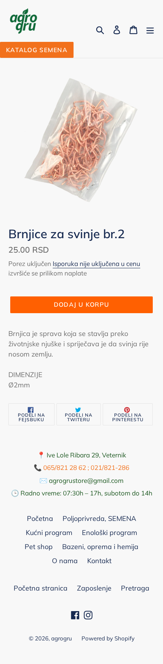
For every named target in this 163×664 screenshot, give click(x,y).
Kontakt (99, 560)
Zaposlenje (94, 588)
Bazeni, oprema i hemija (100, 546)
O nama (65, 560)
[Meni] (150, 29)
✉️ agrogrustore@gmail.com (81, 480)
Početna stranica (40, 588)
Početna (40, 518)
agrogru (61, 638)
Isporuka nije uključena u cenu (96, 264)
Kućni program (49, 532)
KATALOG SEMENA (36, 50)
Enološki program (109, 532)
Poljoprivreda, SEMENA (99, 518)
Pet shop (39, 546)
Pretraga (135, 588)
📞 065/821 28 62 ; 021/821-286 (81, 467)
